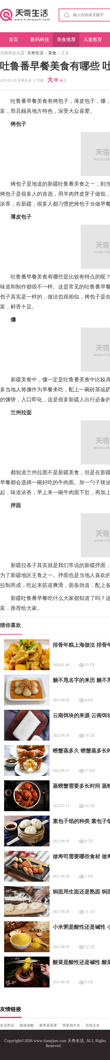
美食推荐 (66, 39)
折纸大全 (93, 1025)
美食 (52, 53)
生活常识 (7, 1025)
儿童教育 (92, 39)
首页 (13, 39)
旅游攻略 (27, 1025)
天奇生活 (35, 53)
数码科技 (40, 39)
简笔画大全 (71, 1025)
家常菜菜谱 (48, 1025)
